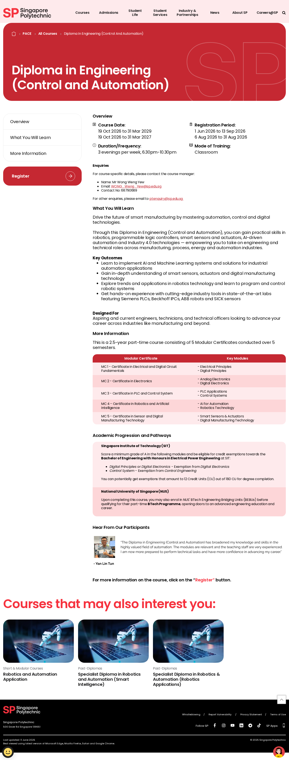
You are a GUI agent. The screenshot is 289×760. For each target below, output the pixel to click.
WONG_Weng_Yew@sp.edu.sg (136, 186)
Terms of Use (278, 714)
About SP (239, 12)
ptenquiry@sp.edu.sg (166, 198)
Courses (82, 12)
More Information (28, 153)
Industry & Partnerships (187, 12)
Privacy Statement (251, 714)
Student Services (160, 12)
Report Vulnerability (220, 714)
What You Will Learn (30, 137)
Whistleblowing (191, 714)
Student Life (135, 12)
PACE (27, 33)
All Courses (47, 33)
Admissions (108, 12)
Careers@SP (267, 12)
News (214, 12)
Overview (19, 122)
